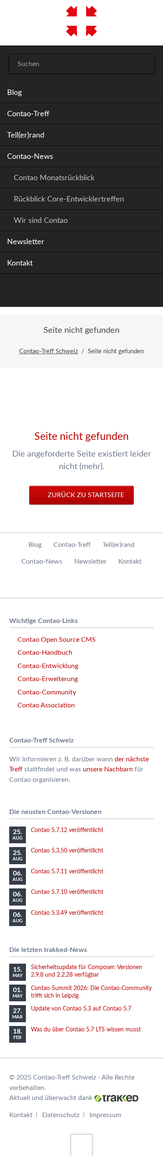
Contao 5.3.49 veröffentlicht (67, 913)
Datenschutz (60, 1115)
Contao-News (30, 157)
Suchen (143, 64)
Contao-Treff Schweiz (48, 351)
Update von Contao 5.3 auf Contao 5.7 (81, 1009)
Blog (14, 93)
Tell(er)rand (25, 135)
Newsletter (25, 242)
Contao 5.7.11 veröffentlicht (67, 872)
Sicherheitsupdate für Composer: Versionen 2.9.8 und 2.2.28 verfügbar (86, 971)
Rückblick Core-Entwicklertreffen (69, 199)
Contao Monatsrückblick (54, 178)
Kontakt (20, 263)
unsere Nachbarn (108, 769)
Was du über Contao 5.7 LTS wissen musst (86, 1030)
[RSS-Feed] (81, 292)
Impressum (105, 1115)
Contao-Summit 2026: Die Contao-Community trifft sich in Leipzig (91, 992)
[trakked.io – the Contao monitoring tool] (116, 1098)
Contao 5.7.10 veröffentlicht (67, 892)
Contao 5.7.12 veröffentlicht (67, 830)
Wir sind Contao (41, 221)
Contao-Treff (28, 114)
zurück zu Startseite (85, 495)
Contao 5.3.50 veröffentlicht (67, 851)
